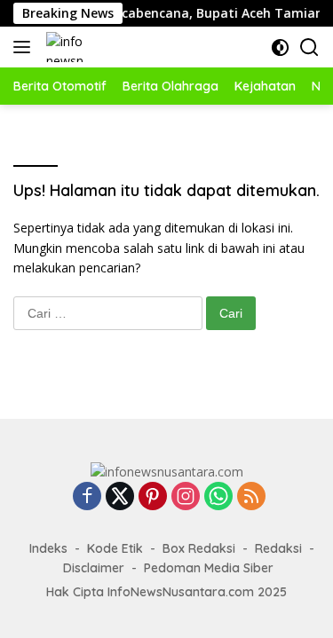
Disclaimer (93, 568)
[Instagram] (185, 497)
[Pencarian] (309, 47)
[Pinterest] (153, 497)
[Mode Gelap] (280, 47)
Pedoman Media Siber (209, 568)
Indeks (48, 548)
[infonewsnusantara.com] (63, 47)
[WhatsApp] (218, 497)
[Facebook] (87, 497)
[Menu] (25, 47)
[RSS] (251, 497)
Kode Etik (115, 548)
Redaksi (278, 548)
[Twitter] (120, 497)
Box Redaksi (199, 548)
